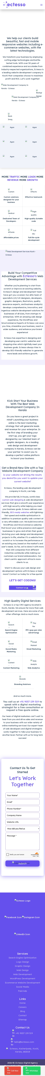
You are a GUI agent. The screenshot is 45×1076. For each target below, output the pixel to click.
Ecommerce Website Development (22, 982)
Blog (22, 1011)
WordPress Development (22, 978)
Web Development (22, 974)
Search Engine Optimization (22, 957)
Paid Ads (22, 991)
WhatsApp (34, 1071)
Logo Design (22, 962)
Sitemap (22, 1019)
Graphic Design (22, 966)
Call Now (14, 1071)
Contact (23, 1015)
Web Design (22, 970)
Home (22, 1003)
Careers (22, 1007)
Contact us (21, 588)
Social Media (22, 987)
